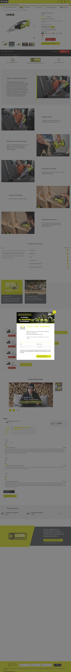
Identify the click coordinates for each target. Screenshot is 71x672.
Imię (21, 344)
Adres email (39, 344)
